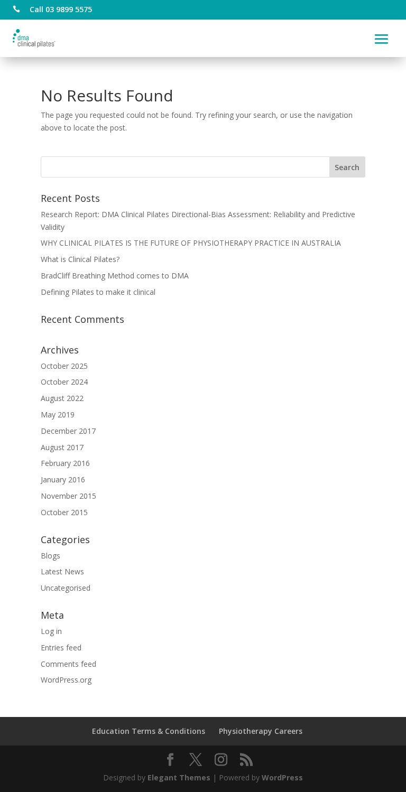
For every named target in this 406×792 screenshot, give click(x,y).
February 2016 (65, 463)
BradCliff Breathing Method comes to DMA (115, 276)
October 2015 (64, 512)
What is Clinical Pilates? (80, 259)
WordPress (282, 777)
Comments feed (68, 664)
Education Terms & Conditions (148, 731)
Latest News (62, 571)
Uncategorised (65, 588)
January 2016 (63, 479)
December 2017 (68, 431)
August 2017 (62, 447)
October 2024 (64, 382)
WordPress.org (66, 680)
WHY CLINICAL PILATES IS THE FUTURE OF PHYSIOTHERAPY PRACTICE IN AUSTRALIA (191, 243)
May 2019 (58, 414)
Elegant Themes (178, 777)
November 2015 (68, 496)
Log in (51, 631)
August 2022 (62, 398)
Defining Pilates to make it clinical (98, 292)
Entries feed (61, 647)
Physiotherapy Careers (260, 731)
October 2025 (64, 366)
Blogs (50, 556)
